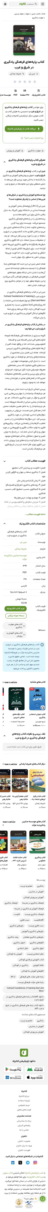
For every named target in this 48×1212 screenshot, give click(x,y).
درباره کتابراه (24, 1096)
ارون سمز (41, 865)
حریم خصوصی (24, 1105)
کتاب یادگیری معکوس (40, 859)
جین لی (23, 542)
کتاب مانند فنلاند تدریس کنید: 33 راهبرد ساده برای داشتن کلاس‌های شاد (19, 859)
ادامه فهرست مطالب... (35, 514)
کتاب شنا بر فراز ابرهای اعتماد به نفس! (38, 798)
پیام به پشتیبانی (24, 1121)
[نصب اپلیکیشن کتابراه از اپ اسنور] (35, 1077)
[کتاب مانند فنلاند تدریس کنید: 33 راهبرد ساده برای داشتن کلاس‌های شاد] (18, 842)
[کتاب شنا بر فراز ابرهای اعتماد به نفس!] (37, 780)
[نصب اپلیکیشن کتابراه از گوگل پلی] (13, 1069)
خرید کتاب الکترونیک (16, 608)
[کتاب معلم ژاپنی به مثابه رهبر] (20, 780)
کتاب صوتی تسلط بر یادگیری (37, 716)
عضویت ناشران (24, 1141)
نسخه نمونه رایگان (16, 615)
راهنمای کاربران (24, 1125)
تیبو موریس (40, 721)
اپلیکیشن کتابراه (20, 115)
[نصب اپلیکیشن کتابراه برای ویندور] (13, 1077)
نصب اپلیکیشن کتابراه (34, 1173)
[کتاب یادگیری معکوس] (37, 842)
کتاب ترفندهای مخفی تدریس (19, 716)
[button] (24, 40)
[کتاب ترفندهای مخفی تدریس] (17, 698)
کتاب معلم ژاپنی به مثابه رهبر (20, 798)
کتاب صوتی (8, 1173)
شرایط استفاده (24, 1100)
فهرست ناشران (24, 1150)
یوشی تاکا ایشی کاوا (20, 803)
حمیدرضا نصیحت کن (17, 721)
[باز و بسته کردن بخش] (4, 162)
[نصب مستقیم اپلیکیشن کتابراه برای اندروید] (35, 1069)
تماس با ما (24, 1130)
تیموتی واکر (21, 865)
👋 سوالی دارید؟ (30, 1198)
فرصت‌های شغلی (24, 1109)
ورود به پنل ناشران (24, 1145)
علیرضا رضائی (21, 549)
